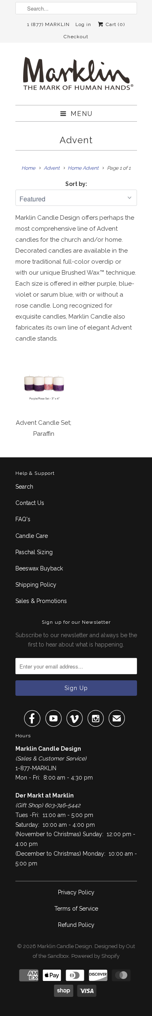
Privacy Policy (76, 892)
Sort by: (76, 184)
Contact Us (29, 503)
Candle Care (31, 536)
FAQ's (22, 519)
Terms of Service (76, 908)
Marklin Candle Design (64, 946)
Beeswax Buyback (39, 568)
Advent (76, 140)
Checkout (76, 36)
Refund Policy (76, 925)
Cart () (114, 24)
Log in (83, 24)
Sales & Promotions (41, 601)
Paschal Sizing (34, 552)
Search (24, 486)
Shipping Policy (35, 584)
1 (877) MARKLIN (48, 24)
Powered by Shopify (95, 956)
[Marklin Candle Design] (76, 77)
